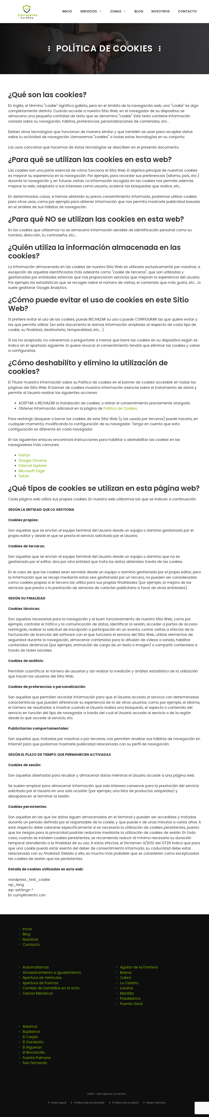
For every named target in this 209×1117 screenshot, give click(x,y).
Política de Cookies (120, 408)
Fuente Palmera (37, 1057)
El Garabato (33, 1042)
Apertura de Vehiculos (42, 977)
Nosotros (160, 11)
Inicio (67, 11)
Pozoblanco (130, 998)
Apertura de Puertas (40, 983)
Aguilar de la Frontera (139, 967)
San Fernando (35, 1062)
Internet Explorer (33, 465)
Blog (139, 11)
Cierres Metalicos (38, 993)
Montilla (127, 993)
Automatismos (36, 967)
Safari (24, 476)
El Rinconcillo (34, 1052)
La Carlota (129, 983)
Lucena (126, 988)
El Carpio (30, 1036)
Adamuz (30, 1026)
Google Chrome (33, 460)
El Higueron (32, 1047)
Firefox (24, 455)
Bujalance (31, 1031)
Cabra (125, 977)
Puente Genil (131, 1003)
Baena (125, 972)
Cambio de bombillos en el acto (51, 988)
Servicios (88, 11)
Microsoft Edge (32, 470)
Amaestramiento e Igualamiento (52, 972)
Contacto (187, 11)
